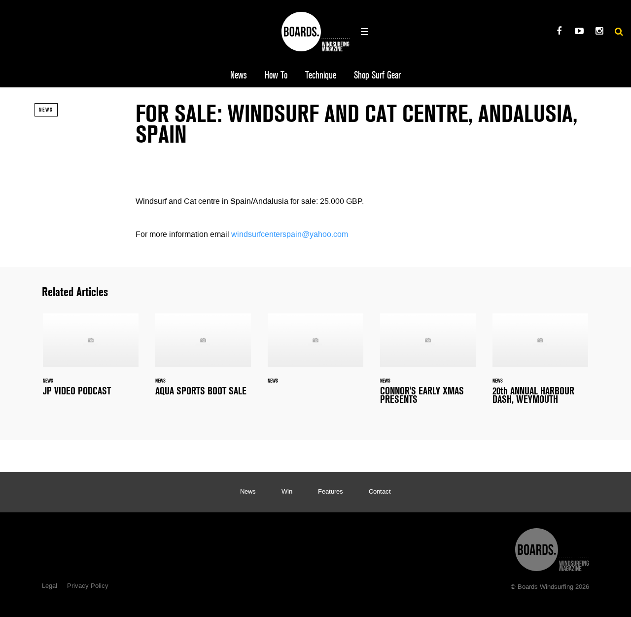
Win (286, 492)
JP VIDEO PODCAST (91, 360)
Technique (320, 75)
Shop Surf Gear (377, 75)
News (238, 75)
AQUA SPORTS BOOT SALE (203, 360)
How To (276, 75)
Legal (49, 586)
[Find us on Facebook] (559, 32)
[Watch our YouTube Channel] (579, 32)
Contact (380, 492)
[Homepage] (552, 547)
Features (330, 492)
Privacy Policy (87, 586)
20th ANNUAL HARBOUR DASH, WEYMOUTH (540, 364)
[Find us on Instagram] (599, 32)
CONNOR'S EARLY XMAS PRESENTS (428, 364)
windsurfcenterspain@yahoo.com (289, 235)
